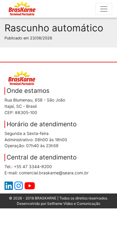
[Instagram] (19, 187)
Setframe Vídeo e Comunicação (73, 203)
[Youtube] (29, 187)
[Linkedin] (9, 187)
